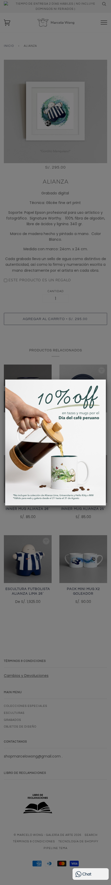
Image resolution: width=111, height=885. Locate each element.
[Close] (105, 379)
